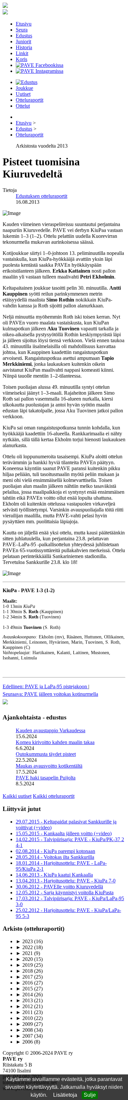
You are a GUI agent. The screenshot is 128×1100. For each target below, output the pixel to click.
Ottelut (23, 106)
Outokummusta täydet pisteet (46, 754)
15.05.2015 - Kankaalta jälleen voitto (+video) (64, 833)
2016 (24, 983)
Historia (24, 47)
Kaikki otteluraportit (54, 796)
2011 (24, 1012)
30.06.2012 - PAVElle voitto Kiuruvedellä (59, 886)
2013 (24, 1000)
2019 (24, 965)
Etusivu (24, 24)
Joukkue (24, 88)
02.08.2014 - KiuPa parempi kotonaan (55, 851)
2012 (24, 1006)
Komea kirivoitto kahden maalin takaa (55, 742)
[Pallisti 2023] (5, 704)
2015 (24, 988)
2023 (24, 941)
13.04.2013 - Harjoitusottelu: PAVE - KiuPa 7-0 (66, 880)
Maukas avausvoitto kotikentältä (49, 766)
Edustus (24, 35)
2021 (24, 953)
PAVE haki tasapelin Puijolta (45, 777)
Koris (21, 59)
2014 (24, 994)
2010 (24, 1018)
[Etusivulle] (5, 6)
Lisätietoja (65, 1095)
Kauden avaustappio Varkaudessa (50, 730)
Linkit (22, 53)
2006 (24, 1042)
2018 (24, 971)
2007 (24, 1036)
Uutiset (23, 94)
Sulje (90, 1095)
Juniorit (23, 41)
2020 (24, 959)
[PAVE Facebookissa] (39, 65)
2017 (24, 977)
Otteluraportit (29, 100)
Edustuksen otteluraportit (41, 196)
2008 (24, 1030)
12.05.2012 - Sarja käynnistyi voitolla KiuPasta (65, 892)
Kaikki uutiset (17, 796)
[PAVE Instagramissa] (39, 71)
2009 (24, 1024)
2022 (24, 947)
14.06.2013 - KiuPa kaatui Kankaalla (54, 875)
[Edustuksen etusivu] (26, 82)
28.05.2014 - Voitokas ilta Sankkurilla (55, 857)
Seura (22, 29)
